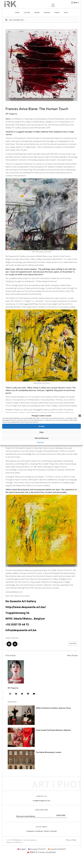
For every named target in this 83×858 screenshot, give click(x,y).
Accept (41, 426)
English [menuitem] (23, 849)
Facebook (39, 831)
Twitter (46, 831)
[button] (80, 416)
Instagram (30, 831)
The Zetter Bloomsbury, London (48, 752)
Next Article (72, 655)
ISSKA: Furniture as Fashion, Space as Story (53, 708)
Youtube (53, 831)
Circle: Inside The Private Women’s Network (53, 730)
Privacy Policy (71, 840)
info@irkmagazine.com (41, 801)
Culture (72, 643)
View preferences (42, 438)
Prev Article (10, 655)
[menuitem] (21, 849)
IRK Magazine (13, 688)
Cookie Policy (40, 442)
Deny (42, 432)
